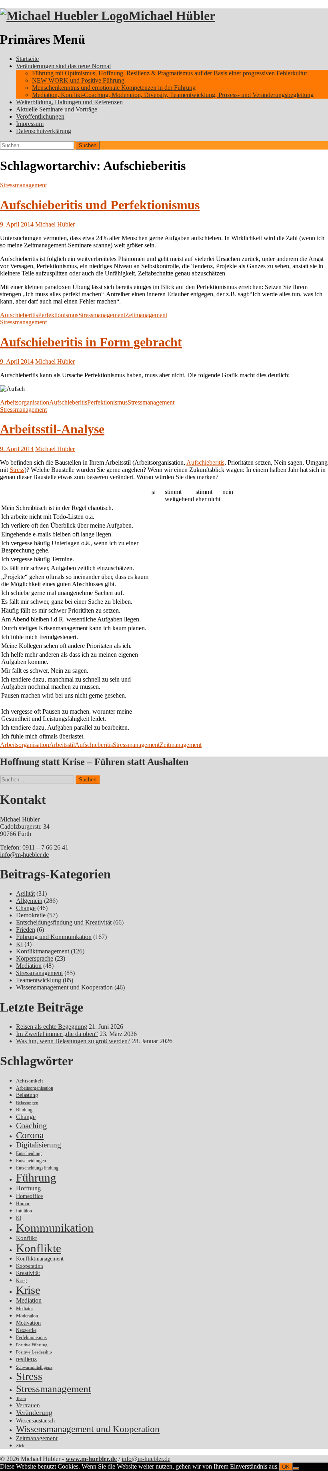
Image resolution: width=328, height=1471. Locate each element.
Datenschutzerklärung (43, 130)
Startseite (27, 58)
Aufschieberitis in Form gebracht (91, 342)
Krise (28, 1290)
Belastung (27, 1095)
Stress (17, 469)
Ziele (20, 1446)
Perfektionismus (58, 315)
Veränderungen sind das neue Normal (63, 66)
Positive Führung (32, 1345)
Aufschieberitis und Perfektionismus (100, 205)
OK (286, 1467)
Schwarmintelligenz (34, 1367)
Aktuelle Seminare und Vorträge (56, 109)
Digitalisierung (38, 1145)
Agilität (25, 893)
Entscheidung (29, 1153)
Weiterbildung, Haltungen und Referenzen (69, 102)
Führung (36, 1177)
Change (26, 907)
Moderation (27, 1316)
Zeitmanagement (146, 315)
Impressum (30, 123)
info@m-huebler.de (24, 854)
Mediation (29, 965)
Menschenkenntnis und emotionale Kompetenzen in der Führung (114, 87)
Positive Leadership (34, 1352)
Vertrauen (28, 1405)
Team (21, 1398)
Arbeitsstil (62, 744)
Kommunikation (55, 1227)
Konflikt (26, 1238)
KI (19, 944)
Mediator (24, 1308)
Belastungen (27, 1103)
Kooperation (29, 1266)
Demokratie (31, 915)
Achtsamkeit (29, 1081)
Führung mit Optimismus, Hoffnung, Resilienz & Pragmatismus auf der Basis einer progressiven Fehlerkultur (169, 73)
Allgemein (29, 900)
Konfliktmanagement (42, 951)
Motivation (28, 1322)
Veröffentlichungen (40, 116)
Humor (23, 1203)
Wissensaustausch (35, 1421)
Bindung (24, 1110)
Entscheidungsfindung (37, 1168)
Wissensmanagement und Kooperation (64, 987)
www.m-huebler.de (91, 1458)
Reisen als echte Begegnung (51, 1026)
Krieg (21, 1280)
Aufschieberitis (19, 315)
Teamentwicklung (38, 980)
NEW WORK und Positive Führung (78, 80)
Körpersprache (34, 958)
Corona (30, 1135)
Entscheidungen (31, 1160)
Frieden (25, 929)
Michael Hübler (172, 15)
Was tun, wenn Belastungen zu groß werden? (73, 1041)
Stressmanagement (23, 185)
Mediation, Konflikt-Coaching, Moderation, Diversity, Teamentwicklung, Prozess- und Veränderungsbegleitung (173, 94)
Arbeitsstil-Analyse (52, 429)
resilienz (26, 1359)
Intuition (24, 1211)
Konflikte (38, 1248)
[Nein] (296, 1468)
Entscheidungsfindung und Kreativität (64, 922)
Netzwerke (26, 1330)
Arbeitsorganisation (24, 402)
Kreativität (28, 1273)
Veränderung (34, 1412)
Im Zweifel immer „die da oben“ (57, 1033)
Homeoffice (29, 1196)
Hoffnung (28, 1188)
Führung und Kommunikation (54, 936)
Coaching (31, 1125)
